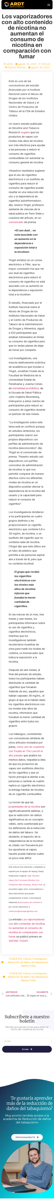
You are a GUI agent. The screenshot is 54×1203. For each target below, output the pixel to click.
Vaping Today (28, 965)
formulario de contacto (30, 902)
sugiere (25, 132)
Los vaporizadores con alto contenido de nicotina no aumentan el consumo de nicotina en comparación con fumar (27, 928)
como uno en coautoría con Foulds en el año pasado (26, 751)
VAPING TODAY (18, 940)
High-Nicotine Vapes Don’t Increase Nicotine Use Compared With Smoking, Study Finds (25, 880)
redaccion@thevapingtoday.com (23, 911)
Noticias (21, 67)
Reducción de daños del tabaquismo (28, 962)
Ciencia (12, 67)
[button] (48, 4)
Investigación (40, 958)
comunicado (16, 222)
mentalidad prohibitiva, (25, 388)
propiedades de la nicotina (24, 806)
